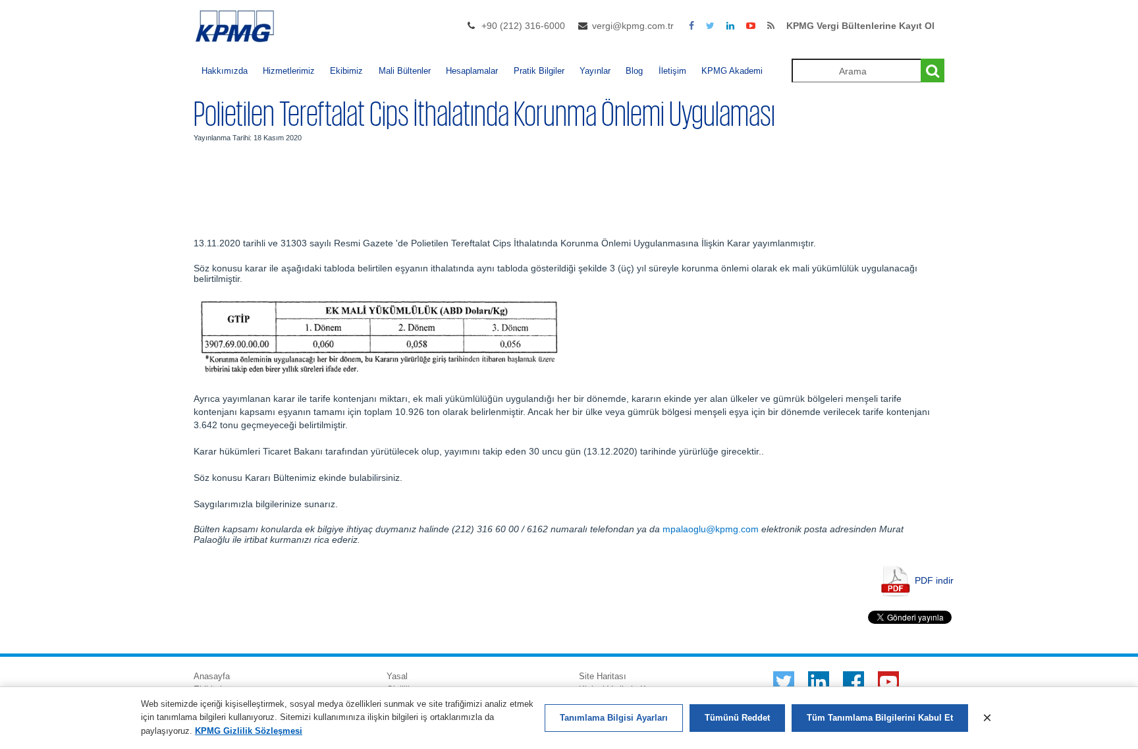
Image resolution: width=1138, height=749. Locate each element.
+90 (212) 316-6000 (523, 25)
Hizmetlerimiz (289, 71)
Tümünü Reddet (737, 718)
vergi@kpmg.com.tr (633, 25)
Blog (634, 71)
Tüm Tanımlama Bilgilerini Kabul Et (880, 718)
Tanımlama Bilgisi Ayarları (614, 718)
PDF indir (934, 579)
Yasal (397, 676)
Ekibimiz (346, 71)
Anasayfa (212, 676)
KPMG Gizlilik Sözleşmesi (248, 731)
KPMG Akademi (732, 71)
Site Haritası (602, 676)
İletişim (672, 71)
